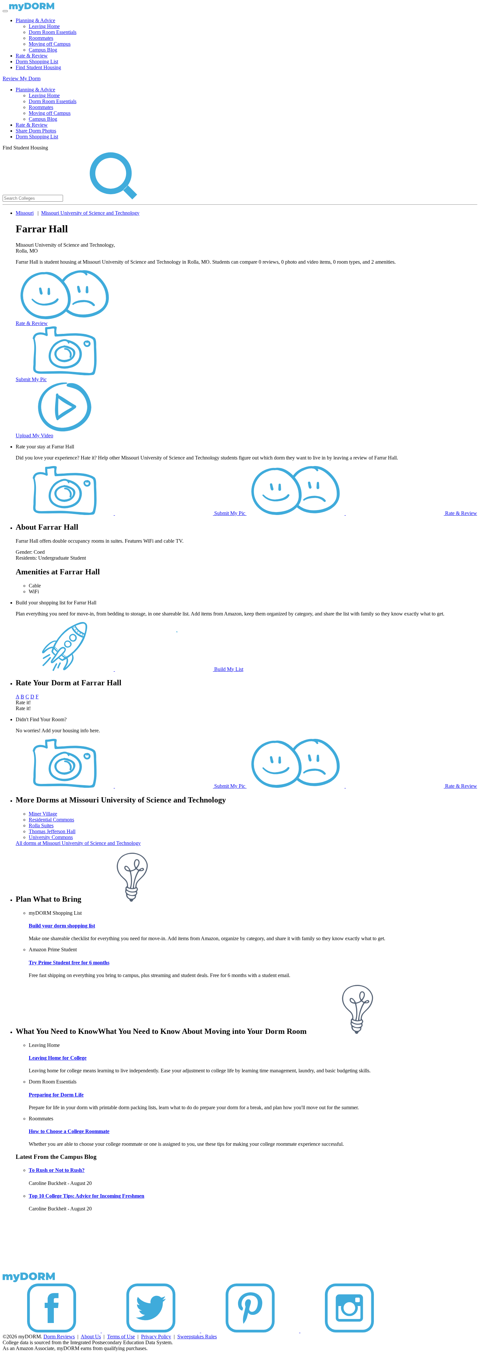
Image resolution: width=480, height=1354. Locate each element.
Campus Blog (43, 50)
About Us (91, 1336)
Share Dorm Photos (36, 130)
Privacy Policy (156, 1336)
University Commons (51, 837)
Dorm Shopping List (37, 61)
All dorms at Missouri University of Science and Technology (78, 843)
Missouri (25, 213)
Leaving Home (44, 26)
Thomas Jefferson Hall (52, 831)
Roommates (41, 38)
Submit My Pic (31, 379)
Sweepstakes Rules (197, 1336)
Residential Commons (51, 819)
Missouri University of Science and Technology (90, 213)
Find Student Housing (38, 67)
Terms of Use (121, 1336)
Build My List (228, 669)
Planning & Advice (35, 20)
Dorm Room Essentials (52, 32)
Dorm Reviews (59, 1336)
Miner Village (43, 814)
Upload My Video (34, 435)
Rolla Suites (41, 825)
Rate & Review (32, 55)
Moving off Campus (50, 44)
